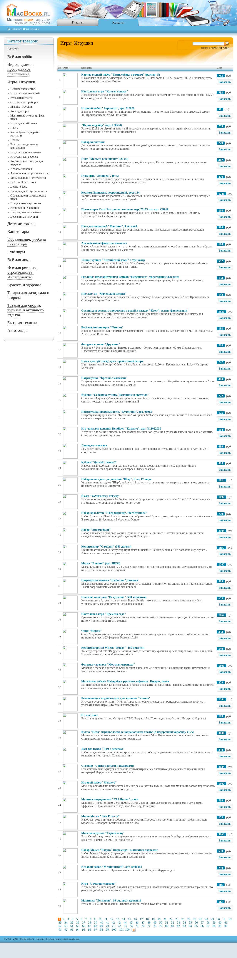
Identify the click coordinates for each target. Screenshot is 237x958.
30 (218, 919)
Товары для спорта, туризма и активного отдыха (25, 310)
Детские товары (21, 223)
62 (60, 925)
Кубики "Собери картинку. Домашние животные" (115, 394)
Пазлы (14, 127)
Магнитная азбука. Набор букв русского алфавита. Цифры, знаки (125, 681)
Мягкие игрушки (21, 106)
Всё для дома (19, 259)
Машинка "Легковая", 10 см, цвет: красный (111, 900)
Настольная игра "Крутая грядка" (104, 91)
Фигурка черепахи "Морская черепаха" (108, 664)
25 (188, 919)
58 (208, 922)
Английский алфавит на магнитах (104, 243)
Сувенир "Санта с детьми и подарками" (108, 765)
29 (212, 919)
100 (114, 929)
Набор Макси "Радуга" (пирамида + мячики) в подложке (119, 849)
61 (225, 922)
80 (166, 925)
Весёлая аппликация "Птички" (102, 327)
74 (131, 925)
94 (77, 929)
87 (208, 925)
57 (202, 922)
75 (137, 925)
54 (184, 922)
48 (148, 922)
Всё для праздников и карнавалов (24, 146)
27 (200, 919)
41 (107, 922)
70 (107, 925)
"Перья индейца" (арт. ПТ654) (101, 125)
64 (71, 925)
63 (65, 925)
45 (131, 922)
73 (125, 925)
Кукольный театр (21, 97)
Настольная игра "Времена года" (103, 614)
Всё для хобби (19, 56)
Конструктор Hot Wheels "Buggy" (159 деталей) (112, 647)
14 (123, 919)
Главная (77, 22)
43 (119, 922)
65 (77, 925)
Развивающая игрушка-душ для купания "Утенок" (116, 698)
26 (194, 919)
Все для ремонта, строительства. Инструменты (22, 272)
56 (196, 922)
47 (142, 922)
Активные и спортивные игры (29, 173)
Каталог (118, 22)
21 (164, 919)
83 (184, 925)
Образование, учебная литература (26, 241)
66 (83, 925)
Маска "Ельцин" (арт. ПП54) (100, 563)
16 (135, 919)
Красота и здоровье (24, 284)
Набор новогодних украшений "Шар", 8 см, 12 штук (116, 479)
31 (224, 919)
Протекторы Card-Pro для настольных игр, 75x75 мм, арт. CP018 (124, 209)
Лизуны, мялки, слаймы (25, 212)
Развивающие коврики (24, 207)
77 (148, 925)
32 (230, 919)
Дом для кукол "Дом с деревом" (102, 748)
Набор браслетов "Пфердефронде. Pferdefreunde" (114, 512)
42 (113, 922)
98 (101, 929)
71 (113, 925)
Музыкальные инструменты (28, 177)
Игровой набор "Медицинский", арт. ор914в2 (111, 866)
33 (60, 922)
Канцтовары (18, 231)
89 (219, 925)
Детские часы (19, 186)
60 (219, 922)
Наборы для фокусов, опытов (29, 191)
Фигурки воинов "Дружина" (100, 344)
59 (214, 922)
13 (117, 919)
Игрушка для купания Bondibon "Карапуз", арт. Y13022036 (121, 428)
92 (65, 929)
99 (107, 929)
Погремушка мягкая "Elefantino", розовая (109, 580)
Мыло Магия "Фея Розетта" (100, 816)
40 (101, 922)
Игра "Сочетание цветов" (98, 883)
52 (172, 922)
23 (176, 919)
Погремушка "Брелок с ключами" (104, 378)
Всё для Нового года (23, 182)
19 (153, 919)
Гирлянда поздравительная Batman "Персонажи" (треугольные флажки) (130, 276)
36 (77, 922)
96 (89, 929)
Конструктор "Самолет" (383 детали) (106, 546)
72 (119, 925)
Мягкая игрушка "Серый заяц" (102, 833)
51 (166, 922)
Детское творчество (22, 88)
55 (190, 922)
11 (105, 919)
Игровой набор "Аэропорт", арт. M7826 (107, 108)
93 (71, 929)
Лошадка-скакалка (94, 445)
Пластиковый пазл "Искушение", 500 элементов (113, 597)
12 (111, 919)
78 (154, 925)
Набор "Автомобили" (96, 529)
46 (137, 922)
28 (206, 919)
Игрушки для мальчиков (25, 152)
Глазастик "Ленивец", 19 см (100, 175)
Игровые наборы (21, 168)
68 (95, 925)
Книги (13, 48)
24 (182, 919)
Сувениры (16, 252)
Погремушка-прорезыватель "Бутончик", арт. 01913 (116, 411)
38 (89, 922)
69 (101, 925)
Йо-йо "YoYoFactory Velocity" (100, 496)
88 (214, 925)
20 (159, 919)
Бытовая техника (22, 322)
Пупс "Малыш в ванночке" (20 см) (104, 158)
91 (60, 929)
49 (154, 922)
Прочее (15, 140)
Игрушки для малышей (25, 93)
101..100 (124, 929)
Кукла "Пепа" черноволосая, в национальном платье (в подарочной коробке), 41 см (137, 732)
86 (202, 925)
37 (83, 922)
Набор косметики (93, 142)
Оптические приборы (24, 102)
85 (196, 925)
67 (89, 925)
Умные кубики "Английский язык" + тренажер (113, 260)
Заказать (225, 82)
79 (160, 925)
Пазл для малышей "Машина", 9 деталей (109, 226)
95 (83, 929)
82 (178, 925)
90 (225, 925)
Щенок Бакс (89, 715)
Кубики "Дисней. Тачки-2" (99, 462)
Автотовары (17, 330)
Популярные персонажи (25, 203)
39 (95, 922)
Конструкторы (19, 111)
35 (71, 922)
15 (129, 919)
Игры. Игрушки (21, 81)
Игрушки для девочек (24, 156)
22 (170, 919)
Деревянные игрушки (24, 216)
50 (160, 922)
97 (95, 929)
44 (125, 922)
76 (142, 925)
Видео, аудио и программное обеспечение (20, 69)
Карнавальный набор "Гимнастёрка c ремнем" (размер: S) (120, 74)
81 (172, 925)
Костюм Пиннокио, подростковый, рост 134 (110, 192)
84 (190, 925)
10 (100, 919)
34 (65, 922)
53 (178, 922)
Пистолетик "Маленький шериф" (104, 293)
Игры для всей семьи (23, 123)
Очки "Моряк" (91, 630)
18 (147, 919)
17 (141, 919)
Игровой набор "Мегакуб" (99, 782)
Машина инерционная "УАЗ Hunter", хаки (109, 799)
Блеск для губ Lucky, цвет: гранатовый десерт (112, 361)
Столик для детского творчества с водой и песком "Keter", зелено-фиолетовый (134, 310)
